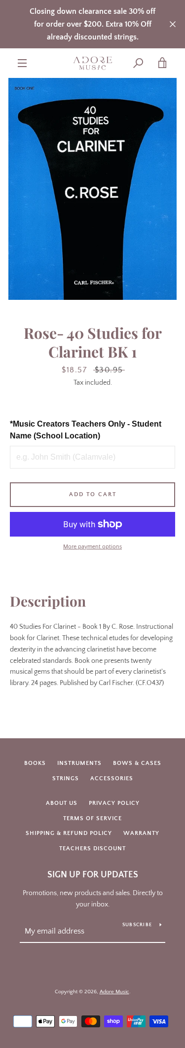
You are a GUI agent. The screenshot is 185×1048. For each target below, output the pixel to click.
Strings (65, 778)
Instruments (79, 763)
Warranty (141, 833)
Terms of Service (92, 818)
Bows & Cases (137, 763)
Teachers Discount (92, 848)
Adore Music (114, 992)
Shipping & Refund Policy (69, 833)
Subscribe (137, 925)
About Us (61, 803)
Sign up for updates (92, 875)
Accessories (111, 778)
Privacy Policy (114, 803)
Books (35, 763)
